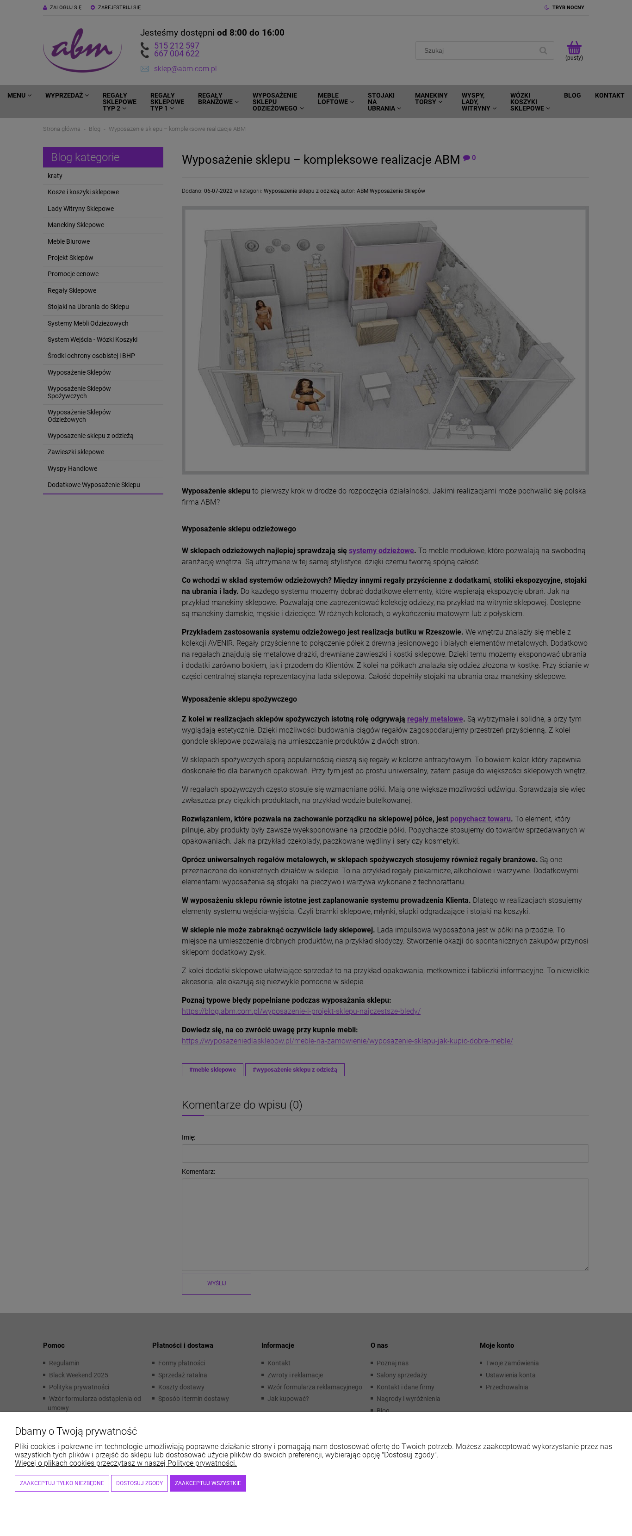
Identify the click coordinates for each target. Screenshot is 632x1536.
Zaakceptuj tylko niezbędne (62, 1483)
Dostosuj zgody (139, 1483)
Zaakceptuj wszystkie (208, 1483)
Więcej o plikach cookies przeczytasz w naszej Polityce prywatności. (126, 1463)
